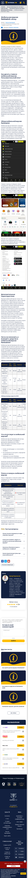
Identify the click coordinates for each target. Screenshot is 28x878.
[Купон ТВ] (11, 2)
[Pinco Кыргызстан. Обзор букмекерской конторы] (23, 740)
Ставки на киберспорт (7, 852)
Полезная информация (7, 564)
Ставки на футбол (7, 857)
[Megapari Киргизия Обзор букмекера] (23, 749)
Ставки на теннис (7, 848)
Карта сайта (7, 836)
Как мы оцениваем (7, 832)
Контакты (7, 816)
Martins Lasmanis (13, 27)
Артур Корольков (10, 22)
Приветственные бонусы (19, 825)
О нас (7, 818)
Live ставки (20, 822)
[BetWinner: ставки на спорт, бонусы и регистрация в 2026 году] (23, 759)
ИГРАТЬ (13, 866)
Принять (23, 873)
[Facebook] (2, 561)
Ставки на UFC (7, 845)
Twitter (22, 851)
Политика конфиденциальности (7, 827)
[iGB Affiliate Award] (3, 784)
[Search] (24, 3)
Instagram (21, 854)
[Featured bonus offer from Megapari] (21, 3)
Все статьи (13, 713)
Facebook (21, 848)
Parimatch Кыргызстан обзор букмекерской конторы (12, 9)
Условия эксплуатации (7, 822)
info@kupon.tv (13, 806)
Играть (21, 727)
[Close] (25, 861)
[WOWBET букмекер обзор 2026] (23, 731)
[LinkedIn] (5, 583)
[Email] (8, 561)
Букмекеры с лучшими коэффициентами (19, 817)
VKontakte (21, 857)
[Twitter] (5, 561)
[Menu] (2, 2)
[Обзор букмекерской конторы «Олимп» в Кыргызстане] (23, 768)
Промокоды (20, 829)
